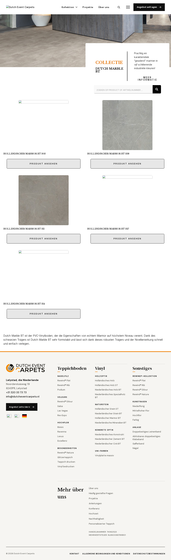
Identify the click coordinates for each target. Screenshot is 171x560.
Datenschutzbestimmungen (149, 554)
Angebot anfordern (19, 407)
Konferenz (94, 508)
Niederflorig (139, 406)
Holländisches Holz (105, 380)
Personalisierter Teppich (101, 523)
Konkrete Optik (104, 430)
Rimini (60, 427)
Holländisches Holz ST (106, 385)
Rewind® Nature (65, 452)
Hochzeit (93, 513)
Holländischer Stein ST (107, 408)
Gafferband (138, 443)
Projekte (87, 7)
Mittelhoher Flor (141, 410)
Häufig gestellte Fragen (101, 493)
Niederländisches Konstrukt (109, 434)
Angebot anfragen (147, 7)
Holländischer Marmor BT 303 (24, 153)
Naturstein (102, 404)
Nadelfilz (63, 376)
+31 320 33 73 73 (16, 392)
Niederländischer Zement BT (110, 439)
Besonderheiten (67, 448)
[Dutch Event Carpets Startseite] (27, 368)
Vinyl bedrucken (65, 466)
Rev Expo (62, 415)
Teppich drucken (66, 461)
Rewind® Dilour (65, 401)
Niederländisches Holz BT (108, 389)
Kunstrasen (140, 401)
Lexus (60, 436)
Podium (61, 389)
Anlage (137, 427)
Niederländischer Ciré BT (108, 443)
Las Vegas (62, 410)
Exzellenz (62, 440)
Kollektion (68, 7)
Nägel (135, 448)
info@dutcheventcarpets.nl (22, 396)
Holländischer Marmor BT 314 (24, 303)
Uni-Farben (101, 451)
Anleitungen (95, 503)
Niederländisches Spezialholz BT (110, 396)
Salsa (60, 406)
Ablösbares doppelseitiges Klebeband (146, 438)
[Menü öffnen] (128, 7)
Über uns (103, 7)
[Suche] (157, 89)
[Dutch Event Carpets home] (23, 7)
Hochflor (63, 422)
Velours (62, 397)
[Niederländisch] (9, 416)
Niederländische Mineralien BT (110, 422)
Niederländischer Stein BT (108, 413)
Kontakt (74, 554)
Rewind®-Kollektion (145, 376)
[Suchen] (119, 7)
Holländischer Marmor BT (108, 418)
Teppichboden (72, 368)
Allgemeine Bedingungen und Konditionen (106, 554)
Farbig (136, 419)
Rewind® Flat (63, 380)
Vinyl (100, 368)
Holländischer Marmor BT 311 (23, 229)
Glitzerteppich (65, 457)
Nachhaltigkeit (96, 518)
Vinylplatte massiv (104, 455)
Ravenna (61, 431)
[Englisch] (17, 416)
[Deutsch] (24, 416)
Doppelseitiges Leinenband (147, 431)
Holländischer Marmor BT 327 (108, 229)
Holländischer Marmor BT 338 (108, 153)
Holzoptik (101, 376)
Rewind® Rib (63, 385)
